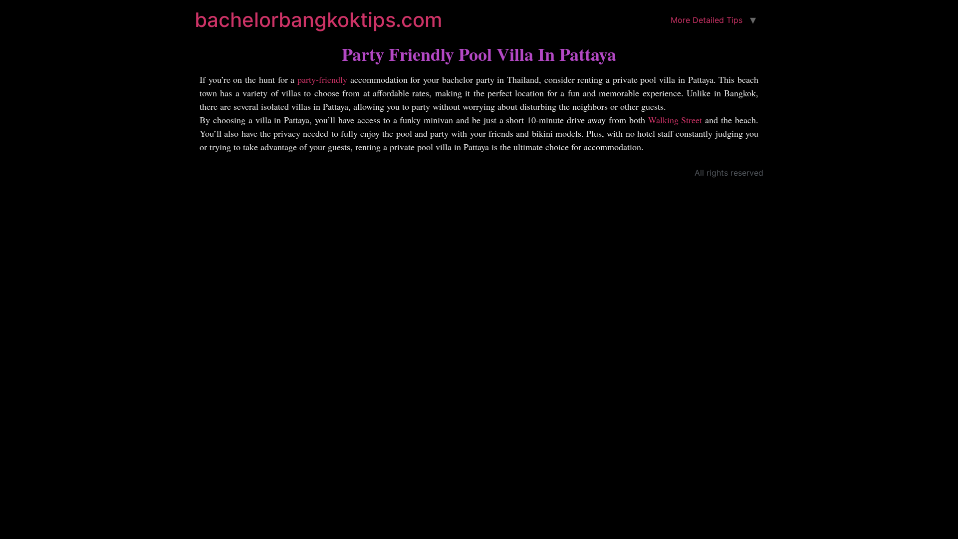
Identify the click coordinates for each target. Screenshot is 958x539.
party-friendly (322, 79)
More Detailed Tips (706, 20)
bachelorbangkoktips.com (318, 19)
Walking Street (675, 120)
